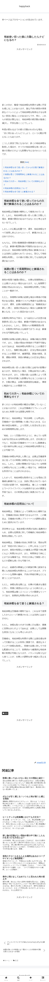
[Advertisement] (24, 75)
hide (26, 162)
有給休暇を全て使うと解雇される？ (19, 192)
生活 (6, 713)
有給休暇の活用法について (15, 188)
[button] (44, 511)
